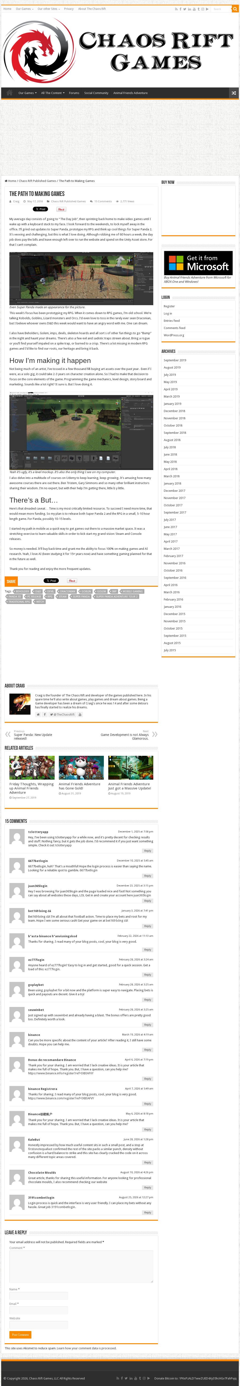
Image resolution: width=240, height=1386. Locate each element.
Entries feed (172, 320)
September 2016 (175, 577)
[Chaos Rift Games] (120, 50)
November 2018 (174, 418)
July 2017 (170, 519)
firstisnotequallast (40, 1149)
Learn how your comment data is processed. (86, 1348)
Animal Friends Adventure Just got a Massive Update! (129, 786)
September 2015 (175, 635)
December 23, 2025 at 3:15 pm (135, 885)
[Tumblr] (198, 9)
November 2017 (174, 498)
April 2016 (170, 585)
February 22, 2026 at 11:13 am (135, 935)
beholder (22, 591)
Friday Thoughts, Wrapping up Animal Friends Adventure (31, 788)
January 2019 (172, 403)
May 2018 (170, 461)
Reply (147, 850)
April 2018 (170, 469)
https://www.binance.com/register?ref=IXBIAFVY (61, 1098)
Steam (63, 596)
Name (14, 1289)
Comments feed (174, 328)
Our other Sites (47, 9)
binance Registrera (42, 1089)
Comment (17, 1248)
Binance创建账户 (40, 1114)
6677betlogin (38, 861)
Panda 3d (15, 596)
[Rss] (176, 9)
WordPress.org (174, 335)
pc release (34, 596)
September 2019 (175, 360)
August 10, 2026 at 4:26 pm (136, 1172)
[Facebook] (180, 9)
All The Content (51, 93)
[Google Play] (207, 9)
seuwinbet (36, 1010)
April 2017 (170, 541)
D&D (38, 591)
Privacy (69, 9)
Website (14, 1318)
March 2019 (172, 396)
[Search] (235, 8)
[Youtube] (194, 9)
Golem (101, 591)
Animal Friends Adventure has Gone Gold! (79, 786)
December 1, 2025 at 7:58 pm (135, 831)
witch (40, 601)
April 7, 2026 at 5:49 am (139, 1088)
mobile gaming (133, 591)
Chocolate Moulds (42, 1172)
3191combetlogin (41, 1197)
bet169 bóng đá (39, 911)
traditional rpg (19, 601)
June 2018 (170, 454)
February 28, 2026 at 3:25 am (136, 984)
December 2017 (174, 490)
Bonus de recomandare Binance (52, 1060)
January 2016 (172, 606)
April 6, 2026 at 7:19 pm (139, 1059)
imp (114, 591)
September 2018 (175, 432)
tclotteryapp (38, 832)
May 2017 (170, 534)
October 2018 (173, 425)
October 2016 (173, 570)
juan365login (37, 886)
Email (14, 1304)
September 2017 (175, 512)
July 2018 (170, 447)
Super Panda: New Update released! (33, 735)
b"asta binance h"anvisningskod (52, 936)
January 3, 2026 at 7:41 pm (137, 910)
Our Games (23, 9)
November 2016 (174, 563)
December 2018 (174, 411)
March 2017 (172, 548)
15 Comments (103, 201)
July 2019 (170, 374)
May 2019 (170, 382)
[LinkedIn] (189, 9)
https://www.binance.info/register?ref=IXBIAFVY (61, 1073)
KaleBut (34, 1139)
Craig (16, 201)
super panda (81, 596)
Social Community (96, 93)
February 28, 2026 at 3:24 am (136, 959)
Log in (168, 313)
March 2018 (172, 476)
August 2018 (172, 440)
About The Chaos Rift (92, 9)
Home (7, 9)
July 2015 (170, 650)
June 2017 (170, 527)
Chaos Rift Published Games (37, 181)
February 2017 (173, 556)
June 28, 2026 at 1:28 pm (138, 1139)
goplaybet (36, 985)
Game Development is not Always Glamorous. (125, 735)
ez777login (36, 960)
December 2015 (174, 614)
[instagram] (203, 9)
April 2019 (170, 389)
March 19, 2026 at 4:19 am (137, 1034)
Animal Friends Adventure (130, 93)
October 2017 (173, 505)
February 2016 (173, 599)
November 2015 (174, 621)
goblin (86, 591)
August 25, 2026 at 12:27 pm (136, 1197)
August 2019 (172, 367)
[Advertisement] (120, 138)
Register (169, 306)
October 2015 (173, 628)
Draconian (67, 591)
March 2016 (172, 592)
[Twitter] (185, 9)
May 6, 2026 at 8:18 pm (139, 1113)
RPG (50, 596)
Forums (74, 93)
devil (50, 591)
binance (34, 1035)
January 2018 (172, 483)
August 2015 (172, 643)
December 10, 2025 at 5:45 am (135, 860)
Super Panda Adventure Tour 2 (117, 596)
